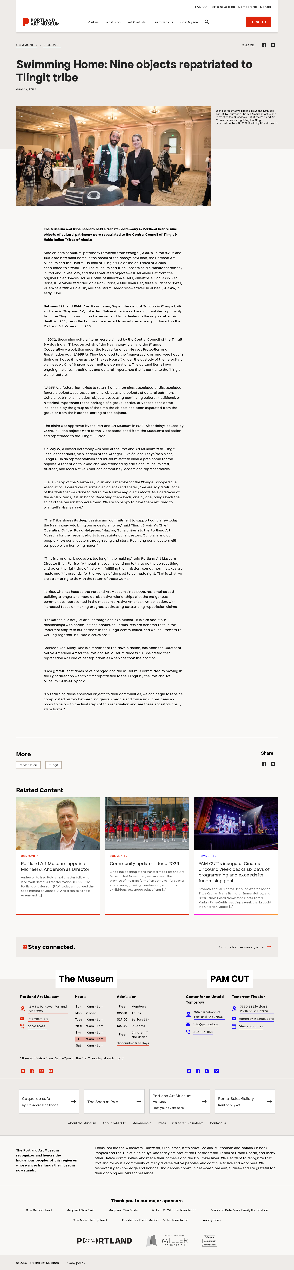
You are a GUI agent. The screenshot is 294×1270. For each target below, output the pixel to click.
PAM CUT (202, 6)
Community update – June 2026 (144, 863)
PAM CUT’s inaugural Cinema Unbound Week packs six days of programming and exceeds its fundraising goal (234, 871)
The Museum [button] (86, 978)
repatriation (28, 765)
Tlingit (53, 765)
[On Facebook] (264, 45)
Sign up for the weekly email (241, 947)
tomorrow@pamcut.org (256, 1018)
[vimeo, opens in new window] (216, 1071)
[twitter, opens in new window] (23, 1071)
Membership (247, 6)
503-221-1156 (203, 1032)
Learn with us (163, 22)
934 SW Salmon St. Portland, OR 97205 (208, 1014)
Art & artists (137, 22)
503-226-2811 (37, 1026)
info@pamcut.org (206, 1024)
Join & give (189, 22)
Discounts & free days (133, 1043)
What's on (113, 22)
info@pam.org (38, 1018)
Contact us (218, 1123)
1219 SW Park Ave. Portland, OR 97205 (48, 1008)
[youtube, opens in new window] (50, 1071)
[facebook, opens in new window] (32, 1071)
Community (26, 45)
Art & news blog (223, 6)
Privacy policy (74, 1263)
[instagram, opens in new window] (41, 1071)
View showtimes (251, 1026)
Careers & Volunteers (188, 1123)
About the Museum (82, 1123)
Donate (265, 6)
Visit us (93, 22)
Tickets (258, 22)
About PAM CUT (114, 1123)
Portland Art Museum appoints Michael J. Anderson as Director (55, 866)
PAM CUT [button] (229, 978)
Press (162, 1123)
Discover (52, 45)
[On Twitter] (273, 45)
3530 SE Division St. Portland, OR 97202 (255, 1008)
